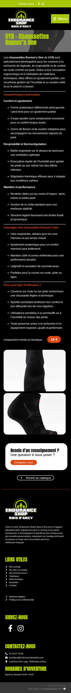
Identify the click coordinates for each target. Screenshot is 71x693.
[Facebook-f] (38, 3)
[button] (60, 18)
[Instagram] (42, 3)
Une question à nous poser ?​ (33, 454)
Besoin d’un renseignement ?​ (35, 450)
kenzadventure (50, 689)
